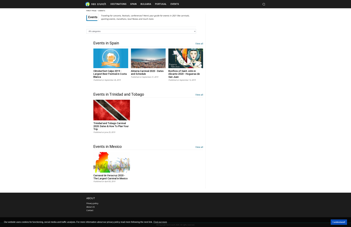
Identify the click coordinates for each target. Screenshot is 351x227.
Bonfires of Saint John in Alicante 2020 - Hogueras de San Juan (184, 74)
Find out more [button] (160, 222)
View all (199, 43)
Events (175, 4)
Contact (89, 210)
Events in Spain (106, 43)
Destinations (118, 4)
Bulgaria (146, 4)
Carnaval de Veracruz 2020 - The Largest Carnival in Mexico (110, 177)
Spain (133, 4)
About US (90, 207)
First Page (91, 11)
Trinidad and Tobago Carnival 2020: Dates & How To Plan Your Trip (111, 126)
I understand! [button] (339, 222)
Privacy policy (92, 203)
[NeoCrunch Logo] (95, 4)
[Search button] (263, 4)
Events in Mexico (107, 146)
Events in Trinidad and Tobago (118, 94)
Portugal (161, 4)
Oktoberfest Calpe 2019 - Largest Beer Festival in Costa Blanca (110, 74)
